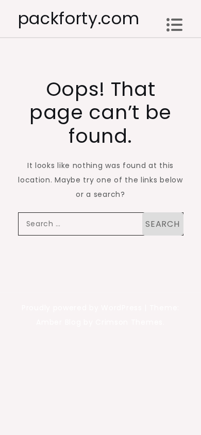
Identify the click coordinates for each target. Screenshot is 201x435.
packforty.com (79, 18)
